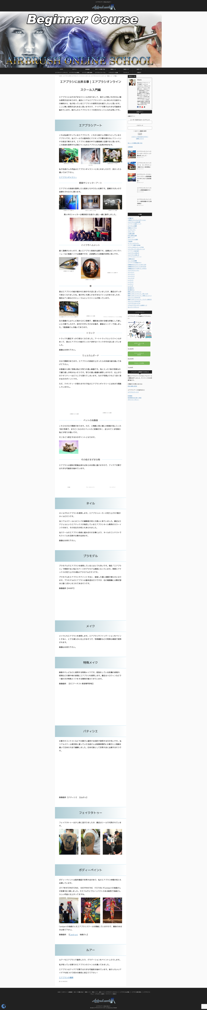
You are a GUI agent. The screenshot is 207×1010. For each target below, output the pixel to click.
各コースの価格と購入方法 (135, 143)
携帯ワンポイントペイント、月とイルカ (138, 293)
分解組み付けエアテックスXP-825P (137, 266)
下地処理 (130, 241)
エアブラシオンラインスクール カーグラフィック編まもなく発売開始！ (144, 165)
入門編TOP (130, 218)
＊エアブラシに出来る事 (134, 222)
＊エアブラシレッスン (133, 270)
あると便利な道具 (132, 235)
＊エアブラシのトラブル (134, 303)
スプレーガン (131, 231)
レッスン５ (130, 280)
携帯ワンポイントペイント (134, 291)
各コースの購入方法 (100, 69)
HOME (61, 69)
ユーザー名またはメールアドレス (140, 120)
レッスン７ (130, 284)
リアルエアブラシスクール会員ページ (137, 305)
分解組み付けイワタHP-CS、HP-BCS (137, 268)
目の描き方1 (131, 288)
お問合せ (139, 72)
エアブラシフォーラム (100, 72)
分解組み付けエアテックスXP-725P (137, 264)
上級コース (139, 69)
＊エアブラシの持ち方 (133, 253)
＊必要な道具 (131, 233)
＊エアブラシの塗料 (133, 239)
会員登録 (87, 69)
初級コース (113, 69)
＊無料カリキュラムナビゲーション (137, 220)
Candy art (74, 934)
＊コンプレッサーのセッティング (136, 249)
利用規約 (130, 396)
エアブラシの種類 (66, 977)
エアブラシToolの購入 (74, 72)
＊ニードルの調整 (132, 261)
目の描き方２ (131, 290)
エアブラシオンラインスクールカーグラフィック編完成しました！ (144, 153)
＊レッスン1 (131, 272)
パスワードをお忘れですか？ (139, 137)
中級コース (126, 69)
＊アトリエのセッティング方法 (136, 247)
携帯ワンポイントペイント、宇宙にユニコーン (140, 295)
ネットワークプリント (133, 307)
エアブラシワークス (133, 392)
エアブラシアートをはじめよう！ (103, 1006)
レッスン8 (130, 286)
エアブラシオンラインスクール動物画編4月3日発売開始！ (144, 201)
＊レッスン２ (131, 274)
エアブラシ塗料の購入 (87, 72)
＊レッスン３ (131, 276)
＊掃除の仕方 (131, 259)
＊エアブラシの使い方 (133, 255)
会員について (140, 138)
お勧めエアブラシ (132, 228)
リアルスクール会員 (113, 72)
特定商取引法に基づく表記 (134, 397)
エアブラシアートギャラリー (61, 73)
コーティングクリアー (133, 243)
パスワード (140, 125)
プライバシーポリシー (133, 399)
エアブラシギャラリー (68, 177)
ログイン (74, 69)
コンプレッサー (132, 230)
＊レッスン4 (131, 278)
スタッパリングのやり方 (134, 297)
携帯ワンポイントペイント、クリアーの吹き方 (140, 299)
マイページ (126, 72)
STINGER (115, 1007)
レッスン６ (130, 282)
